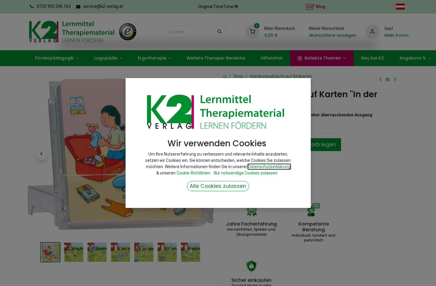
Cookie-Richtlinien (193, 173)
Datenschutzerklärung (269, 166)
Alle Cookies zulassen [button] (218, 186)
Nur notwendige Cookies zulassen (245, 173)
